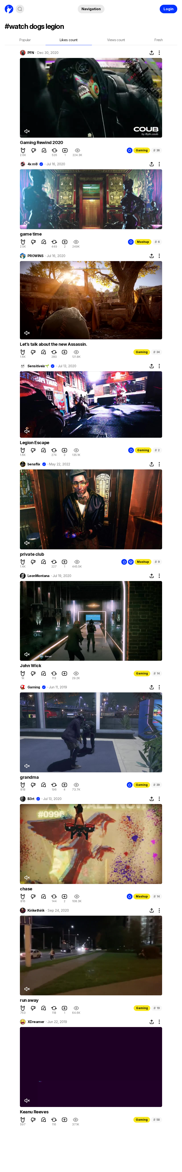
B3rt (30, 798)
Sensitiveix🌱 (38, 366)
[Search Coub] (20, 9)
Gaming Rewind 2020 (41, 142)
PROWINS (35, 256)
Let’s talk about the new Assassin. (53, 344)
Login (168, 9)
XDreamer (35, 1021)
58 (156, 1120)
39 (156, 785)
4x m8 (32, 164)
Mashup (143, 242)
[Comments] (44, 150)
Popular (25, 40)
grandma (29, 777)
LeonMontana (38, 575)
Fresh (159, 40)
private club (32, 554)
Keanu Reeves (34, 1111)
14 (157, 673)
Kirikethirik (35, 910)
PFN (30, 52)
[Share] (152, 53)
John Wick (30, 665)
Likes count (68, 40)
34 (156, 352)
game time (30, 234)
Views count (116, 40)
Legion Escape (34, 442)
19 (157, 1008)
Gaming (142, 150)
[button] (23, 150)
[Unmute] (27, 131)
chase (26, 888)
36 (156, 150)
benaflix (33, 464)
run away (29, 1000)
